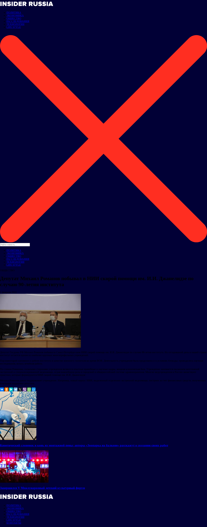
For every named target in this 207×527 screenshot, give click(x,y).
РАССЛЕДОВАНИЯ (17, 21)
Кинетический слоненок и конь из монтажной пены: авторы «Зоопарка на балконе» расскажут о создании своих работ (84, 445)
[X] (20, 389)
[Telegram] (15, 389)
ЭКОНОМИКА (15, 15)
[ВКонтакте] (2, 389)
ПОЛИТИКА (13, 12)
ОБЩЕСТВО (13, 18)
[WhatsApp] (29, 389)
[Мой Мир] (34, 389)
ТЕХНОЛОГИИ (15, 24)
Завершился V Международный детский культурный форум (42, 488)
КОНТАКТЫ (13, 522)
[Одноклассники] (6, 389)
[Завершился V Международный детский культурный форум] (24, 481)
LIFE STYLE (13, 27)
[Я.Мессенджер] (11, 389)
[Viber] (25, 389)
